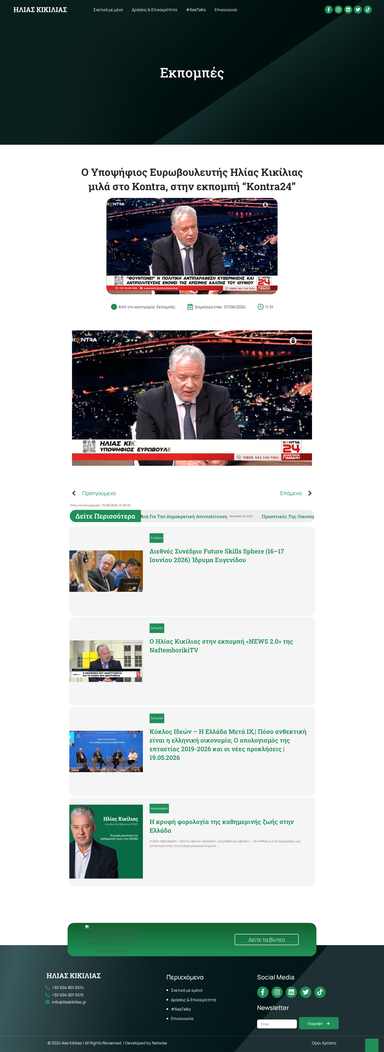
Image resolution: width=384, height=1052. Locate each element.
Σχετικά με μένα (108, 9)
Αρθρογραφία (159, 808)
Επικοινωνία (226, 9)
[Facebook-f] (329, 10)
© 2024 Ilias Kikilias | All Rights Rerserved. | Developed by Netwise (107, 1043)
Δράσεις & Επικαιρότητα (154, 9)
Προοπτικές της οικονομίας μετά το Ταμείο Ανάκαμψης (159, 516)
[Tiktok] (368, 10)
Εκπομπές (192, 72)
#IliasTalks (196, 9)
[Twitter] (358, 10)
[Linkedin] (348, 10)
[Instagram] (338, 10)
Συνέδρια (156, 538)
